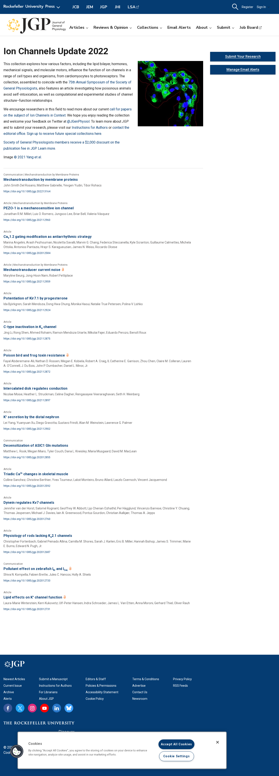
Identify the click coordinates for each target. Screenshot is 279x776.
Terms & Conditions (145, 679)
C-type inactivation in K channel (29, 327)
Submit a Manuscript (53, 679)
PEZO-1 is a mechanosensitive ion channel (38, 208)
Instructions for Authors (90, 127)
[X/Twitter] (20, 708)
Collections (147, 27)
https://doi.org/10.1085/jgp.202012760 (26, 519)
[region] (122, 750)
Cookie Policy (95, 698)
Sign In (261, 7)
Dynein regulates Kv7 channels (28, 502)
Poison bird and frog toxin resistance (34, 355)
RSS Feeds (180, 685)
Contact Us (139, 692)
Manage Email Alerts (242, 70)
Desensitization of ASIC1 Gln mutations (35, 445)
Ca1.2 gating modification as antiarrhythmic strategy (47, 237)
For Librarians (48, 692)
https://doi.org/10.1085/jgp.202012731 (26, 609)
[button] (17, 751)
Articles (76, 27)
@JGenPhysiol (78, 121)
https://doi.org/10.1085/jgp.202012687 (26, 552)
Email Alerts (179, 27)
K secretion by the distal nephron (31, 417)
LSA (131, 7)
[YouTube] (44, 708)
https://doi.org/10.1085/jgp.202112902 (26, 428)
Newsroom (139, 698)
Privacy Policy (182, 679)
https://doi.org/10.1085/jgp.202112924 (26, 310)
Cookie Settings (176, 756)
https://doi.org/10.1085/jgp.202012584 (26, 253)
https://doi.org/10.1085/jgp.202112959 (26, 281)
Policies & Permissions (101, 685)
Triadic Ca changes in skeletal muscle (35, 474)
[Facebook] (7, 708)
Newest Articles (14, 679)
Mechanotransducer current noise (32, 270)
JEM (89, 7)
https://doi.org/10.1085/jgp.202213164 (26, 191)
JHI (117, 7)
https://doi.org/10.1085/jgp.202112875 (26, 338)
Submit (223, 27)
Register (247, 7)
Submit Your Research (243, 56)
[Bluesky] (69, 708)
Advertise (139, 685)
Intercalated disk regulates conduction (35, 388)
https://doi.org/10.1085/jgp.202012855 (26, 457)
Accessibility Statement (102, 692)
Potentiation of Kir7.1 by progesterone (35, 298)
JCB (75, 7)
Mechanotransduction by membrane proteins (40, 180)
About (202, 27)
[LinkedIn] (56, 708)
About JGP (46, 698)
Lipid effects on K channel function (33, 597)
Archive (8, 692)
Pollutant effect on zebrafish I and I (35, 569)
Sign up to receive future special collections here (64, 134)
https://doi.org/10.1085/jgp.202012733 (26, 580)
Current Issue (12, 685)
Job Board (249, 27)
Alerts (7, 698)
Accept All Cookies (176, 744)
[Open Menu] (32, 7)
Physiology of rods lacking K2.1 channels (37, 536)
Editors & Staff (96, 679)
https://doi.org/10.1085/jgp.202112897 (26, 400)
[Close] (217, 742)
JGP (103, 7)
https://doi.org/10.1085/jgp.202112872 (26, 371)
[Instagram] (32, 708)
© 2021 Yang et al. (28, 157)
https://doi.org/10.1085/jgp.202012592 (26, 485)
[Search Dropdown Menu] (235, 7)
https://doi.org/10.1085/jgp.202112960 (26, 219)
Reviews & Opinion (111, 27)
